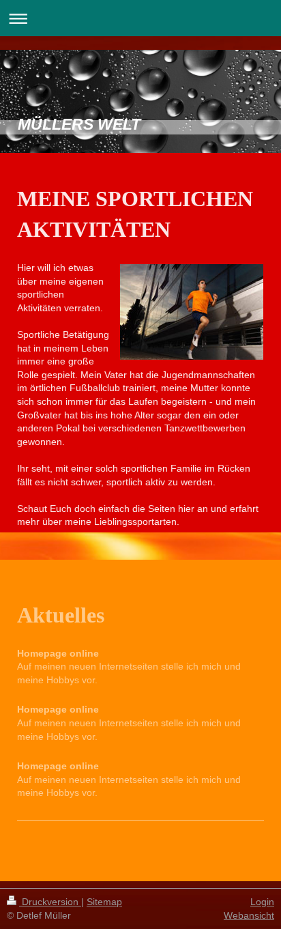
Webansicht (249, 915)
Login (262, 901)
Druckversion (50, 901)
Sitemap (104, 901)
